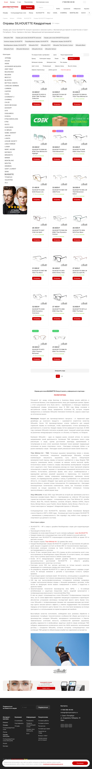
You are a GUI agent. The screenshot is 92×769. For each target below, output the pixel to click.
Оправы (5, 725)
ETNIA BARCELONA (11, 119)
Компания (18, 717)
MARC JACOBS (10, 149)
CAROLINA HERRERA (12, 86)
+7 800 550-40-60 (68, 2)
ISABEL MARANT (10, 133)
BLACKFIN (8, 80)
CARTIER (8, 91)
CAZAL (7, 94)
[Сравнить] (38, 108)
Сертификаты (19, 723)
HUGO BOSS (9, 127)
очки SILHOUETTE (81, 533)
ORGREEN (8, 166)
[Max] (70, 725)
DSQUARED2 (9, 113)
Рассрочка (41, 726)
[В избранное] (34, 108)
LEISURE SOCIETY (11, 141)
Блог (28, 733)
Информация (31, 717)
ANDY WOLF (9, 69)
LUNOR (7, 146)
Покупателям (43, 717)
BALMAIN (8, 74)
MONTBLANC (9, 160)
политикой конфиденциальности (53, 764)
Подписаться (43, 707)
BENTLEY (8, 77)
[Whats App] (66, 725)
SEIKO (7, 171)
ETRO (6, 122)
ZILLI (6, 182)
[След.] (67, 376)
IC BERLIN (8, 130)
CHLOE (7, 102)
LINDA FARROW (10, 144)
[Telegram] (62, 725)
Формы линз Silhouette (30, 730)
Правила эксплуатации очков (30, 724)
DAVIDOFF (8, 108)
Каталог (5, 722)
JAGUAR (7, 135)
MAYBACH (8, 152)
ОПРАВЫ (8, 58)
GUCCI (7, 124)
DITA (6, 110)
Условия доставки (44, 729)
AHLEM (7, 61)
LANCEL (7, 138)
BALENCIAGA (9, 72)
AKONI (7, 63)
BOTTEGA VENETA (11, 83)
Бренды (5, 746)
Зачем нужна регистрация (42, 739)
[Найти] (51, 7)
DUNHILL (8, 116)
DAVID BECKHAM (11, 105)
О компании (18, 720)
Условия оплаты (43, 723)
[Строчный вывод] (85, 54)
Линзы (5, 732)
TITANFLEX (8, 177)
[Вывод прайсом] (87, 54)
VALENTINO (9, 180)
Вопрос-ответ (42, 735)
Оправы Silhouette (6, 735)
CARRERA (8, 88)
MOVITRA (8, 163)
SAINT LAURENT (10, 169)
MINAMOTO (9, 155)
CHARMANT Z (9, 97)
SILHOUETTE (9, 174)
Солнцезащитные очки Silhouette (9, 739)
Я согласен (80, 763)
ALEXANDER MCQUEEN (13, 66)
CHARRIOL (8, 99)
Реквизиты (29, 720)
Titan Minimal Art (51, 541)
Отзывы (17, 726)
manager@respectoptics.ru (69, 712)
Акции (5, 743)
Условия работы (43, 720)
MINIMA (7, 158)
